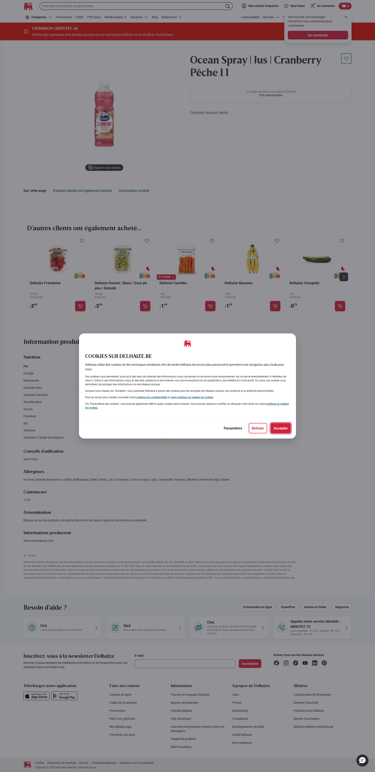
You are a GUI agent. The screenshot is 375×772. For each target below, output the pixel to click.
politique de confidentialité (151, 397)
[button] (362, 760)
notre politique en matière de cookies (192, 397)
